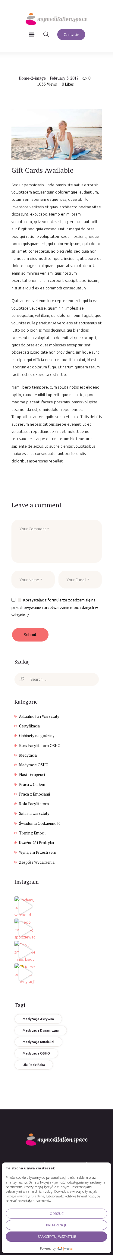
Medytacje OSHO (34, 765)
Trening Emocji (32, 833)
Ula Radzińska (34, 1065)
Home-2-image (32, 78)
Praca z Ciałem (32, 784)
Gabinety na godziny (37, 735)
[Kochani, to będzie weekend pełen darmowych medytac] (25, 906)
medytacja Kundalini (38, 1042)
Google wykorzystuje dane (25, 1196)
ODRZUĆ (57, 1213)
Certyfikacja (29, 726)
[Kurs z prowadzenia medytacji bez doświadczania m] (25, 973)
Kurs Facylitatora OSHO (40, 745)
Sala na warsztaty (34, 813)
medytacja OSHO (36, 1053)
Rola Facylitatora (34, 803)
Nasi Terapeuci (32, 774)
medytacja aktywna (38, 1019)
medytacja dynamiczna (41, 1030)
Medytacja (28, 755)
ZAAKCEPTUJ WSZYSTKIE (56, 1236)
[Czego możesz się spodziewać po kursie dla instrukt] (25, 929)
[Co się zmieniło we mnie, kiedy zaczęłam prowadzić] (25, 951)
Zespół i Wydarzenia (37, 862)
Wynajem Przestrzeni (37, 852)
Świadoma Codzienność (39, 823)
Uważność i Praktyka (36, 842)
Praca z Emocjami (34, 794)
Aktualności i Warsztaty (39, 716)
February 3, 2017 (64, 78)
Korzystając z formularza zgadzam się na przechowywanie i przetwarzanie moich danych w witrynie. (54, 607)
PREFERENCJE (56, 1225)
